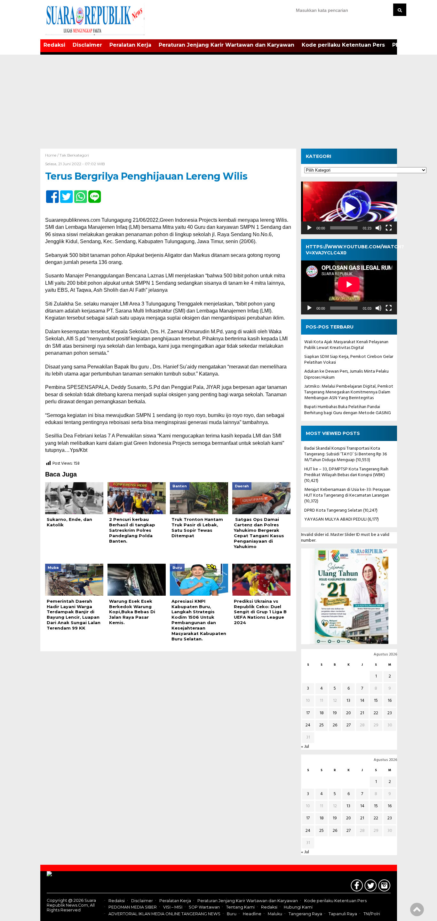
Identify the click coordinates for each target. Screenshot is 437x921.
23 (389, 713)
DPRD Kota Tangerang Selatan (333, 510)
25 (321, 725)
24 (308, 725)
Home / (52, 155)
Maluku (275, 913)
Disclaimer (87, 45)
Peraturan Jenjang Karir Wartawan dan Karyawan (226, 45)
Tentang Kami (240, 907)
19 (335, 713)
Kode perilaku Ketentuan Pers (343, 45)
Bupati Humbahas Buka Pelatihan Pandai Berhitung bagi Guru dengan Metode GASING (347, 409)
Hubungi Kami (298, 907)
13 (348, 700)
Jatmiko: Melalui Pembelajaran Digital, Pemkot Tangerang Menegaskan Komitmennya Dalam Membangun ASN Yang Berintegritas (348, 392)
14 (362, 700)
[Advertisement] (218, 100)
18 (322, 713)
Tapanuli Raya (343, 913)
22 (376, 713)
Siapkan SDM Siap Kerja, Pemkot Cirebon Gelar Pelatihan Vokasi (348, 359)
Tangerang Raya (305, 913)
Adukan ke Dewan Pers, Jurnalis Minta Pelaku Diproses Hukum (346, 374)
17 (308, 713)
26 (335, 725)
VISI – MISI (172, 907)
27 (348, 725)
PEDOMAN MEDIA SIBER (132, 907)
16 (390, 700)
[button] (349, 208)
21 (362, 713)
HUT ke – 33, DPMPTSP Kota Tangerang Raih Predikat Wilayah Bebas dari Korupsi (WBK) (346, 472)
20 (348, 713)
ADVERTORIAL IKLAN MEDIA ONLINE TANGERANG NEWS (164, 913)
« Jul (305, 746)
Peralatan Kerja (130, 45)
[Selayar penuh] (388, 228)
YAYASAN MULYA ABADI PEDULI (335, 519)
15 (376, 700)
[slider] (344, 227)
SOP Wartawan (204, 907)
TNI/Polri (371, 913)
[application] (349, 208)
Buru (231, 913)
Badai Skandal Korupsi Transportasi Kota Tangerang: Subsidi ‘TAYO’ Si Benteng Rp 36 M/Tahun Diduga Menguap (345, 454)
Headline (252, 913)
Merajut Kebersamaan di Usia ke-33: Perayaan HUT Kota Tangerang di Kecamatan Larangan (347, 492)
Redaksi (54, 45)
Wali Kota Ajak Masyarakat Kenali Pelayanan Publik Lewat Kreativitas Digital (346, 345)
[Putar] (309, 228)
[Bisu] (378, 228)
